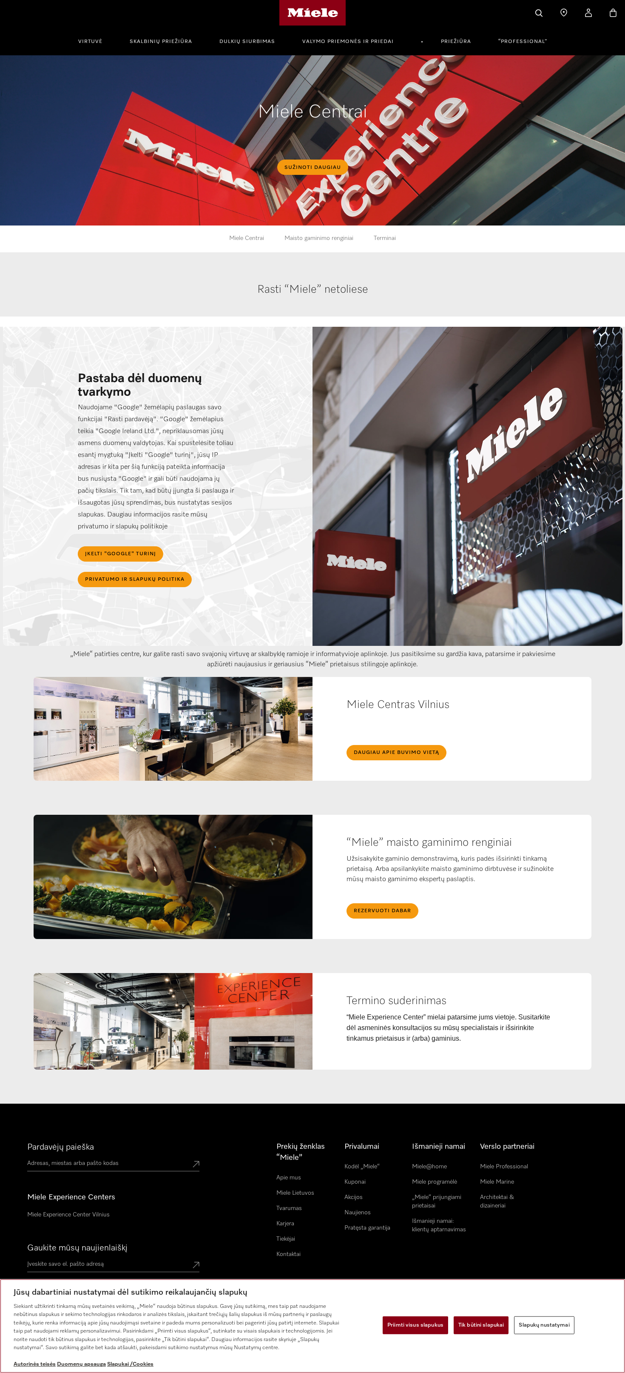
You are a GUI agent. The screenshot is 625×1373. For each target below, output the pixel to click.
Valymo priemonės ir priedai (348, 41)
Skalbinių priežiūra (161, 41)
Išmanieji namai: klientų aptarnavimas (439, 1225)
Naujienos (357, 1213)
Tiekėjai (285, 1239)
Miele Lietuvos (295, 1193)
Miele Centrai (246, 238)
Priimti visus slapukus (415, 1325)
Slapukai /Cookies (130, 1364)
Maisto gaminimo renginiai (318, 238)
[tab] (313, 298)
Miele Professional (504, 1167)
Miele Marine (497, 1182)
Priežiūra (456, 41)
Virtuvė (90, 41)
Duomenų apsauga (81, 1364)
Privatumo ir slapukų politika (135, 579)
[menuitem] (95, 40)
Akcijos (353, 1197)
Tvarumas (289, 1208)
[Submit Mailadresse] (196, 1266)
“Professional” (522, 41)
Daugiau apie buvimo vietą (396, 752)
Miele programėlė (434, 1182)
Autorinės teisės (35, 1364)
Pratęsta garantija (367, 1228)
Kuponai (355, 1182)
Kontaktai (288, 1254)
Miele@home (429, 1167)
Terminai (385, 238)
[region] (312, 1326)
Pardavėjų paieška (60, 1147)
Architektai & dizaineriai (497, 1201)
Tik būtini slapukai (481, 1325)
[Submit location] (196, 1165)
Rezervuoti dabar (382, 910)
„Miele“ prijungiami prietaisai (436, 1201)
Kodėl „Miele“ (362, 1167)
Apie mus (288, 1178)
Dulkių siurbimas (247, 41)
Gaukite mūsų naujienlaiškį (77, 1248)
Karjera (285, 1224)
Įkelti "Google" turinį (120, 554)
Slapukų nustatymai (544, 1325)
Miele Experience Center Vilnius (68, 1215)
